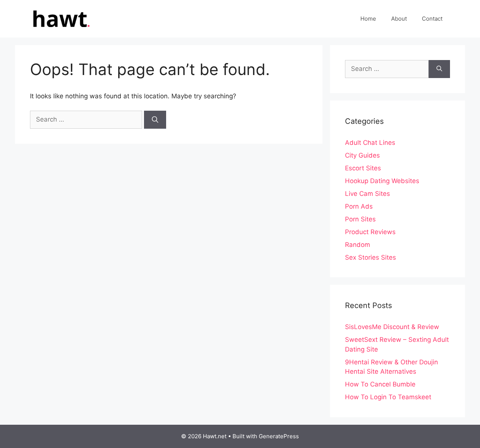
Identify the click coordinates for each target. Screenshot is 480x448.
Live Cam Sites (367, 193)
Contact (432, 18)
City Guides (362, 155)
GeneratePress (279, 436)
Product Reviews (370, 232)
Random (357, 244)
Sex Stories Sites (370, 257)
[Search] (155, 120)
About (399, 18)
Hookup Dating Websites (382, 181)
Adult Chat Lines (370, 142)
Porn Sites (360, 219)
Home (368, 18)
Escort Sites (363, 168)
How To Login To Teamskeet (388, 397)
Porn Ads (359, 206)
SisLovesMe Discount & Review (392, 327)
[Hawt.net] (60, 18)
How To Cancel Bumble (380, 384)
